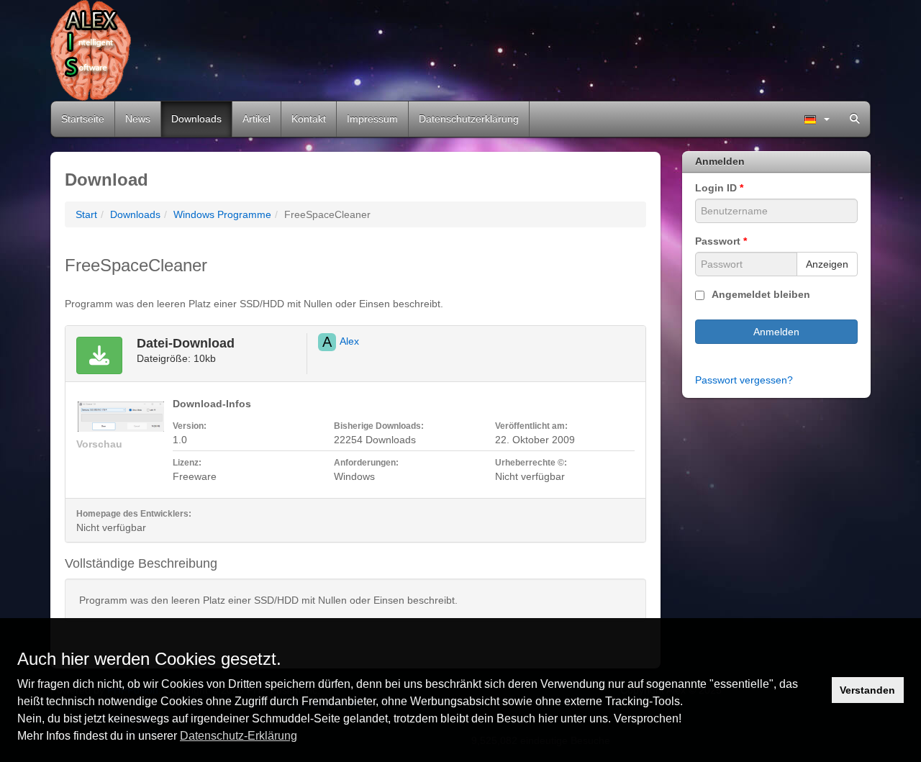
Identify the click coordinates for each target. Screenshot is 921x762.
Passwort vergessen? (744, 380)
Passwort (721, 241)
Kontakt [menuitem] (308, 118)
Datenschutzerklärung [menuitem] (469, 118)
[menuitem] (817, 119)
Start (86, 214)
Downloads (135, 214)
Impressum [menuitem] (372, 118)
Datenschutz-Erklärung (238, 736)
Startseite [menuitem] (82, 118)
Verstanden (867, 690)
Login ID (719, 188)
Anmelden (776, 331)
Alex (349, 341)
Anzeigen (827, 264)
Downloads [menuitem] (196, 118)
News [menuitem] (137, 118)
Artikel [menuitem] (256, 118)
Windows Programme (222, 214)
